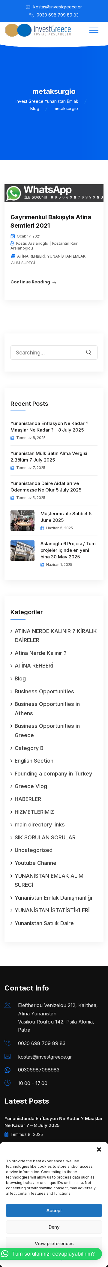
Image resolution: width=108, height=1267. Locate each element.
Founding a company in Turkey (53, 773)
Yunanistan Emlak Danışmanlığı (53, 898)
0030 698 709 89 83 (58, 14)
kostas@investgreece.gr (57, 6)
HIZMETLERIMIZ (34, 812)
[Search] (93, 348)
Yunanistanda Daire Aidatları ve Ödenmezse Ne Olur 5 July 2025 (45, 486)
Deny (54, 1227)
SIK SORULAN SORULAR (45, 837)
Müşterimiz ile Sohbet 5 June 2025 (66, 517)
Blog (20, 678)
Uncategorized (33, 850)
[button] (99, 1149)
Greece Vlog (31, 786)
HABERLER (28, 799)
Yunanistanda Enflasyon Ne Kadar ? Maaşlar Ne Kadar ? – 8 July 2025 (49, 426)
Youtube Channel (36, 863)
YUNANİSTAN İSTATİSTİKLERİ (52, 910)
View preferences (54, 1243)
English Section (34, 761)
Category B (29, 748)
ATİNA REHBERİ (31, 256)
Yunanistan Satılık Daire (44, 923)
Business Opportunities (44, 691)
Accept (54, 1210)
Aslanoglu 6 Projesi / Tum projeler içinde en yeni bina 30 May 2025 (68, 550)
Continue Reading (30, 282)
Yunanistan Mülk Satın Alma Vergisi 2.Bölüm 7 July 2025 (48, 456)
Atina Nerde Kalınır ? (41, 653)
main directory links (40, 824)
